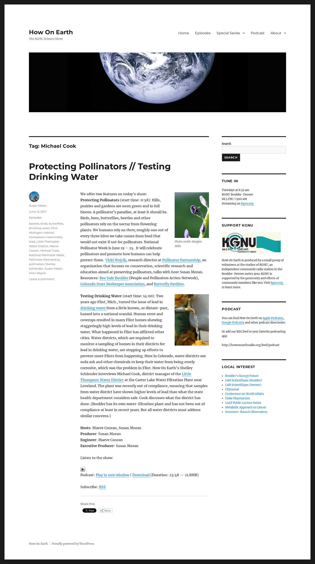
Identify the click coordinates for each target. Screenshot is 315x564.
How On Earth (51, 32)
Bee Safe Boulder (114, 278)
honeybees (36, 237)
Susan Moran (38, 205)
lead (32, 241)
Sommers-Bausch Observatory (246, 412)
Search (226, 144)
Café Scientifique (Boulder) (243, 380)
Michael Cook (49, 250)
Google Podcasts (233, 322)
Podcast (258, 33)
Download (141, 475)
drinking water (93, 308)
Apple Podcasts (273, 318)
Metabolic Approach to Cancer (245, 407)
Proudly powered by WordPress (73, 544)
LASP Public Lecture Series (243, 403)
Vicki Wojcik (115, 260)
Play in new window (112, 475)
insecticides (54, 237)
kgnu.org (247, 203)
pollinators (36, 264)
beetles (34, 223)
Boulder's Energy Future (241, 376)
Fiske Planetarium (237, 398)
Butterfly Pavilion (169, 284)
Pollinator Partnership (181, 260)
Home (183, 33)
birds (44, 223)
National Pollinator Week (46, 255)
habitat (49, 232)
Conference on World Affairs (244, 394)
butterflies (56, 223)
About (276, 33)
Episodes (203, 33)
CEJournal (232, 389)
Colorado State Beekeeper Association (112, 284)
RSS (102, 487)
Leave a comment (41, 279)
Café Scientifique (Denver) (243, 385)
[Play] (144, 469)
